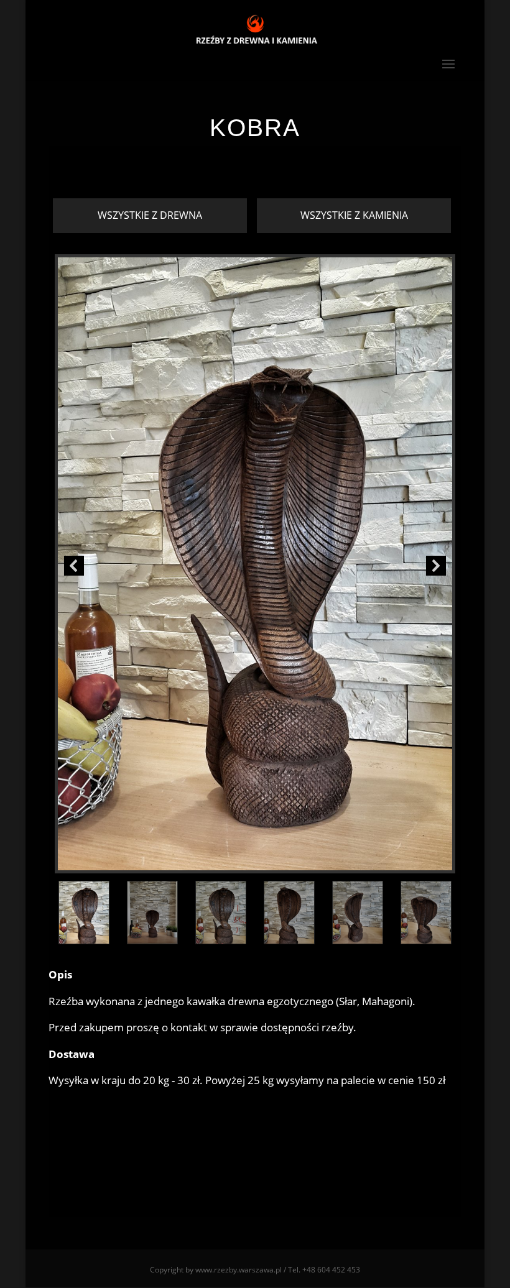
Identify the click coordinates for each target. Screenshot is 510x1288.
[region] (255, 601)
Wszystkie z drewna (150, 215)
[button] (74, 566)
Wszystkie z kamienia (354, 215)
